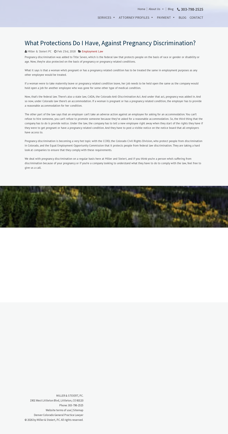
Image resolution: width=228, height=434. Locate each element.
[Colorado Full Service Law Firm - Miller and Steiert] (50, 27)
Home (141, 9)
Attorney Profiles (134, 17)
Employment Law (92, 51)
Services (104, 17)
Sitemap (78, 410)
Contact (196, 17)
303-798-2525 (75, 405)
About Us (154, 9)
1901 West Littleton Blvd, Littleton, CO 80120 (56, 400)
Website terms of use (58, 410)
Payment (164, 17)
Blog (171, 9)
